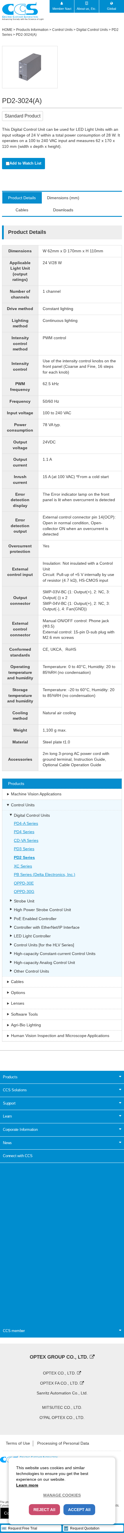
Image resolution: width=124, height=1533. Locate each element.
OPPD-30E (24, 883)
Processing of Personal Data (63, 1443)
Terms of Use (18, 1443)
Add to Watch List (25, 163)
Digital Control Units (92, 30)
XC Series (23, 866)
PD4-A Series (26, 823)
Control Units (62, 30)
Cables (22, 210)
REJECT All (44, 1509)
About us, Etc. (86, 8)
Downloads (63, 210)
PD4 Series (24, 831)
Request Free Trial (22, 1528)
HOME (7, 30)
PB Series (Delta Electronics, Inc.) (44, 874)
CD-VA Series (26, 840)
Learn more (27, 1485)
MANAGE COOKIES (62, 1495)
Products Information (32, 30)
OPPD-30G (24, 891)
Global (111, 8)
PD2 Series (24, 857)
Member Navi (61, 8)
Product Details (22, 197)
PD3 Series (24, 848)
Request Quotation (84, 1528)
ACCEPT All (79, 1509)
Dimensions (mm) (63, 197)
